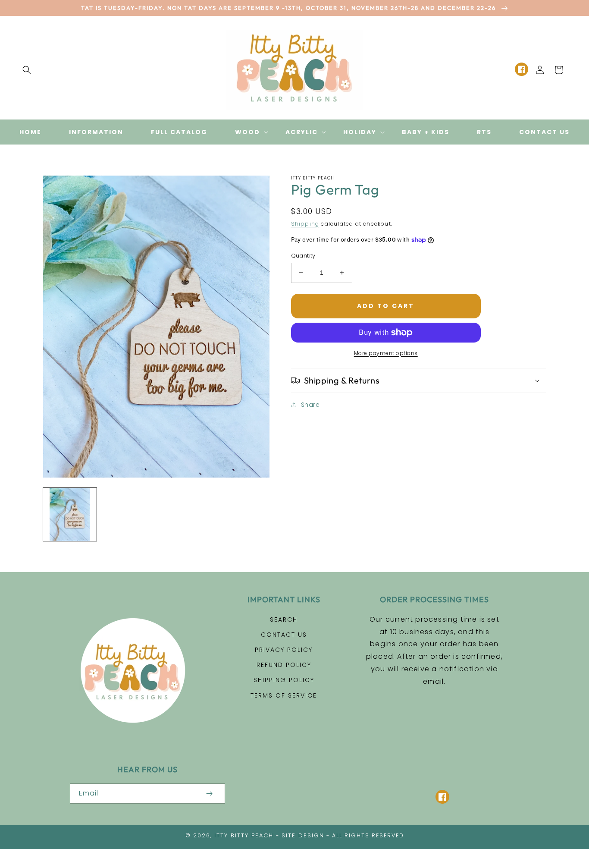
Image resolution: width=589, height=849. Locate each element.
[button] (26, 69)
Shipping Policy (284, 680)
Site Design (303, 835)
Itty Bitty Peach (243, 835)
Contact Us (284, 634)
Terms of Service (284, 695)
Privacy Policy (284, 649)
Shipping (305, 223)
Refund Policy (284, 664)
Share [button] (310, 404)
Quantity (303, 256)
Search (284, 619)
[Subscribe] (209, 793)
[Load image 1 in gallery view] (70, 514)
